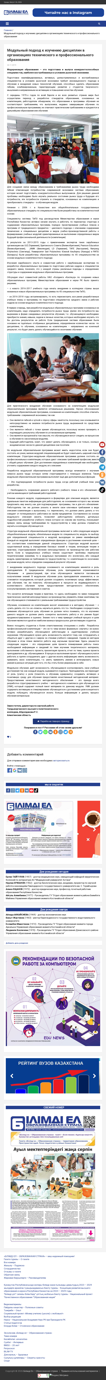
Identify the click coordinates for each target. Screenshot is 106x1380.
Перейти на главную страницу (54, 721)
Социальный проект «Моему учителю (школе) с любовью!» (33, 1313)
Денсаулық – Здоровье (16, 1354)
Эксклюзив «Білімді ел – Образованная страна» (28, 1333)
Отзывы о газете (12, 1271)
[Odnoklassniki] (55, 732)
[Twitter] (40, 732)
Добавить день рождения (17, 943)
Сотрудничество (12, 1268)
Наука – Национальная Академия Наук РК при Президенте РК (34, 1319)
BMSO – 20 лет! (11, 1345)
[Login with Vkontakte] (19, 770)
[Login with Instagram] (24, 770)
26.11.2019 (11, 65)
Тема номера (10, 1336)
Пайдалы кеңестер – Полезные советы (23, 1307)
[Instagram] (13, 790)
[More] (70, 732)
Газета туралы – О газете (16, 1259)
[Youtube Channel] (31, 790)
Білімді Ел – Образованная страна (40, 1371)
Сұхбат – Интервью (14, 1342)
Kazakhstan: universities (15, 1339)
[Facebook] (35, 732)
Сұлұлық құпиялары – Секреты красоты (24, 1357)
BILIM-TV (8, 1351)
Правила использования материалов (79, 1371)
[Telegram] (65, 732)
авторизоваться (61, 760)
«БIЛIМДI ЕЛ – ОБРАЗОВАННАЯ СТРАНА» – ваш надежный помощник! (39, 1256)
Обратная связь (12, 1274)
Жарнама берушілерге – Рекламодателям (25, 1278)
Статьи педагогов (13, 1323)
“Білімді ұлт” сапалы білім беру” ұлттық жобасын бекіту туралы (36, 1294)
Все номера (10, 1262)
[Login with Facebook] (9, 770)
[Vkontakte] (50, 732)
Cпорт (7, 1360)
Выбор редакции (12, 1316)
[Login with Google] (14, 770)
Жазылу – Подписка (14, 1265)
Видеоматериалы (12, 1304)
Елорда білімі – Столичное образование (24, 1326)
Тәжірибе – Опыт (12, 1310)
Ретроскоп (9, 1348)
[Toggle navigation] (7, 24)
